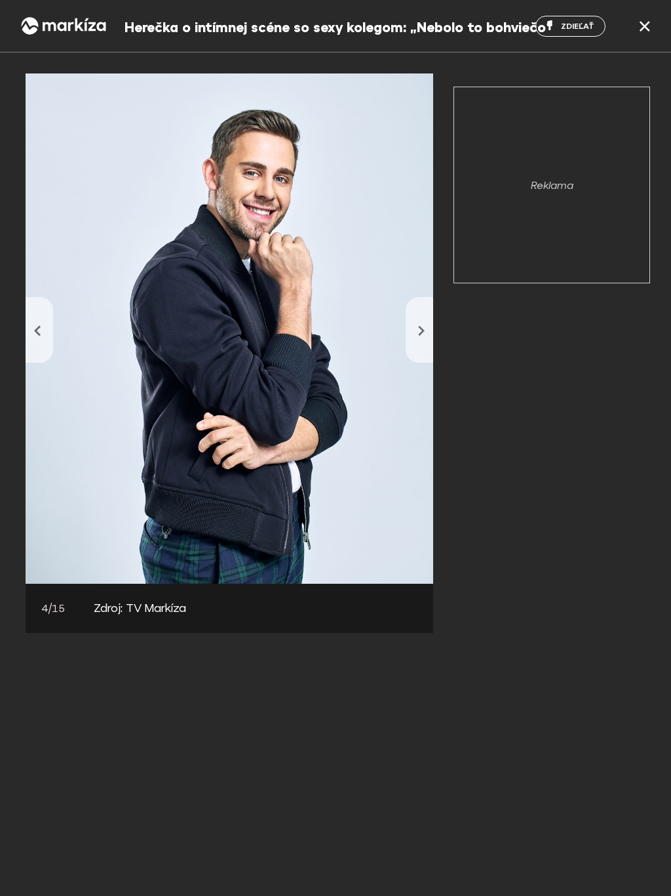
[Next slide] (419, 330)
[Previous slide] (39, 330)
